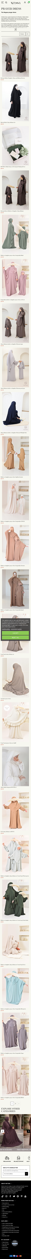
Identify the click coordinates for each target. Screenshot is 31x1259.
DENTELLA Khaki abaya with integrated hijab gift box (13, 166)
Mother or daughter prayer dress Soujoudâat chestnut (13, 565)
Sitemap (4, 1215)
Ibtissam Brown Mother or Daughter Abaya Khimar (12, 211)
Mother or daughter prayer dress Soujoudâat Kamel (12, 610)
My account (5, 1249)
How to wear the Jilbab (7, 1225)
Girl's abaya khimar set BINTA (7, 831)
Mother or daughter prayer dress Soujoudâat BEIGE (12, 1097)
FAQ (3, 1210)
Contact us (4, 1217)
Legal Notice (5, 1213)
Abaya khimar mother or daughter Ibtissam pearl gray (13, 388)
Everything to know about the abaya (10, 1227)
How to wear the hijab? (7, 1223)
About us (4, 1208)
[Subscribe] (26, 1173)
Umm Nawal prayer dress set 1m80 (8, 743)
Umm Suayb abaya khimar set (7, 654)
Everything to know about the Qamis (10, 1232)
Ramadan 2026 (5, 1235)
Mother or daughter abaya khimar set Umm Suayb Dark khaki (14, 920)
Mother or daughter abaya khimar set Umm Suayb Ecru (13, 964)
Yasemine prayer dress (6, 698)
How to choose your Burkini (8, 1228)
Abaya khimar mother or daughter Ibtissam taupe (12, 344)
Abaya (11, 1190)
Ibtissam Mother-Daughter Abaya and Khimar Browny (13, 78)
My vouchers (5, 1247)
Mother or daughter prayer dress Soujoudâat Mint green (13, 1009)
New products (5, 1203)
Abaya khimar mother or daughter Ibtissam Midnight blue (14, 432)
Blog (3, 1234)
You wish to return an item (8, 1205)
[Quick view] (16, 76)
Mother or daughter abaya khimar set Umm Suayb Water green (15, 876)
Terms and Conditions (7, 1211)
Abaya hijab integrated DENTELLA (8, 787)
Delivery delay (5, 1206)
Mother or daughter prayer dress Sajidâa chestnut (12, 477)
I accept (15, 633)
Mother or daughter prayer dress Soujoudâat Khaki (12, 255)
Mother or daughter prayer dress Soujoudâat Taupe (12, 1053)
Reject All (15, 637)
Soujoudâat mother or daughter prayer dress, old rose (13, 299)
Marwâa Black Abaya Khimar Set (8, 122)
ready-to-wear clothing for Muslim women (18, 1186)
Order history (5, 1242)
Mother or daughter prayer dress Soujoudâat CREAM (12, 521)
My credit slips (5, 1244)
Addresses (4, 1245)
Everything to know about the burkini (10, 1230)
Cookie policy (6, 629)
